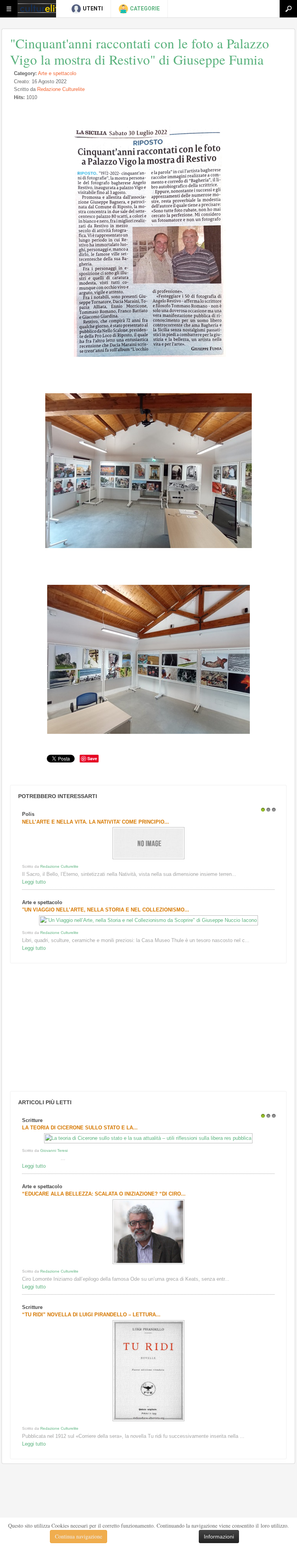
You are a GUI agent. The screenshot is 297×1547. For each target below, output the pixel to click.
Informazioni (219, 1536)
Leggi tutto (34, 882)
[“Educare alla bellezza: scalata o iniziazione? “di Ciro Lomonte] (148, 1264)
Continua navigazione (78, 1536)
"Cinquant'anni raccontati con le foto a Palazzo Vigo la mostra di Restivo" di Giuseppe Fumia (139, 51)
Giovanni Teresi (54, 1150)
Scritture (32, 1120)
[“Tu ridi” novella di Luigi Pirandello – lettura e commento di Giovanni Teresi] (148, 1421)
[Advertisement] (66, 1027)
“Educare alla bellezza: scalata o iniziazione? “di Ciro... (104, 1194)
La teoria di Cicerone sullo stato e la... (80, 1128)
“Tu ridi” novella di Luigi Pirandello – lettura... (91, 1314)
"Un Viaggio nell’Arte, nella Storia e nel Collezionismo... (105, 910)
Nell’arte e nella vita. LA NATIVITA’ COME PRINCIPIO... (95, 822)
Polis (28, 814)
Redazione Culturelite (61, 89)
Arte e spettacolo (57, 73)
